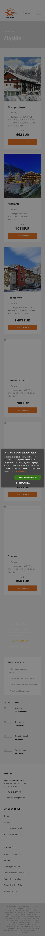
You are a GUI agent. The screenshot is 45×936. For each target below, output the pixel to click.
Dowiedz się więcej (18, 471)
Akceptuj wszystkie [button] (28, 477)
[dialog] (22, 468)
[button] (23, 483)
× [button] (40, 452)
